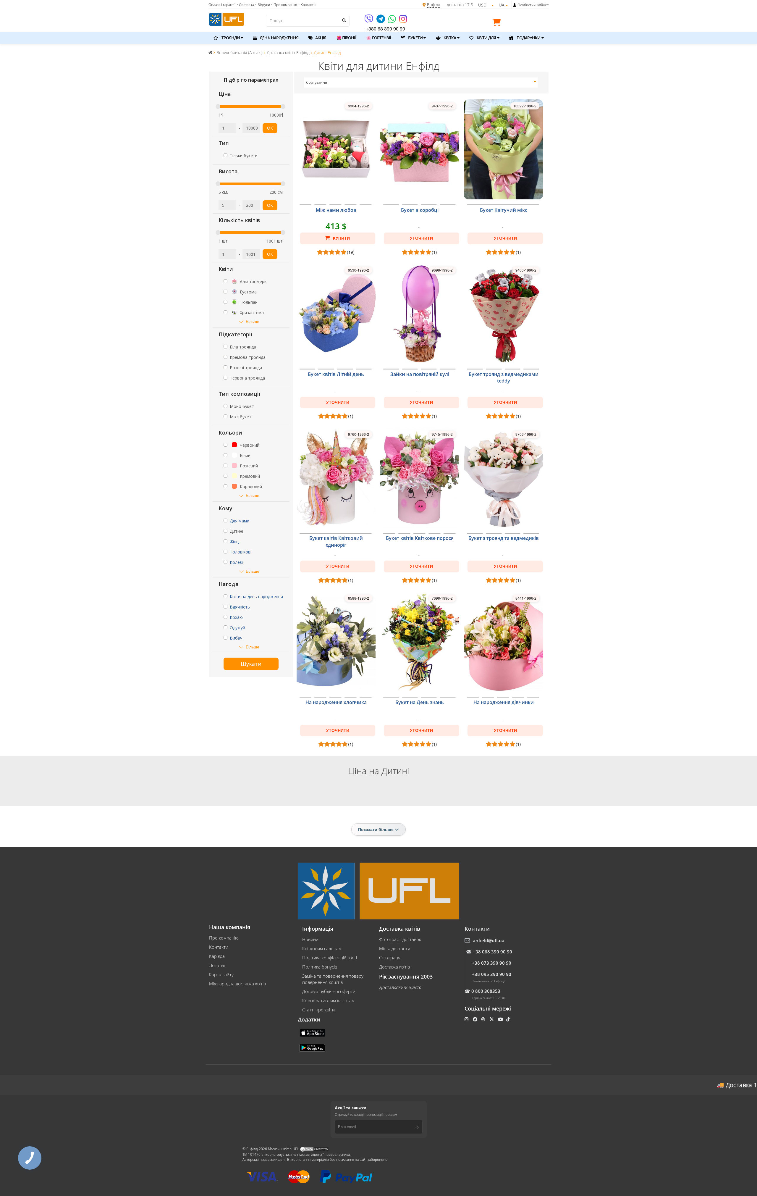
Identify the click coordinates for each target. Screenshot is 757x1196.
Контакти (218, 947)
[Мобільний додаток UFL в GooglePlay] (313, 1047)
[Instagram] (403, 20)
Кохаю (236, 617)
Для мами (239, 521)
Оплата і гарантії (221, 4)
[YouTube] (501, 1019)
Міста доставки (394, 948)
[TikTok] (508, 1019)
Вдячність (240, 607)
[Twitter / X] (492, 1019)
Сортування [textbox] (316, 82)
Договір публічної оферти (328, 991)
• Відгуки (262, 4)
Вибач (236, 638)
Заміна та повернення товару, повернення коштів (333, 979)
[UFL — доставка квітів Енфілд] (226, 19)
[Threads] (483, 1019)
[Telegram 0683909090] (381, 20)
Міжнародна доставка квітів (237, 984)
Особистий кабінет (533, 4)
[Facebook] (475, 1019)
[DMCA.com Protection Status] (314, 1149)
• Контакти (307, 4)
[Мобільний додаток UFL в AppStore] (313, 1032)
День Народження (278, 38)
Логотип (218, 965)
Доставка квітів (394, 967)
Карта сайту (221, 974)
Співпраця (389, 958)
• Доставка (245, 4)
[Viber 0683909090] (369, 20)
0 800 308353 (485, 991)
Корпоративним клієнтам (328, 1000)
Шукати (251, 663)
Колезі (236, 562)
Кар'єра (217, 956)
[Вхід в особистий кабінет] (514, 5)
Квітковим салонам (322, 948)
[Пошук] (343, 20)
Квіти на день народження (256, 596)
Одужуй (237, 627)
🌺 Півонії (346, 38)
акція (320, 38)
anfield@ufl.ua (488, 940)
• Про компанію (284, 4)
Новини (310, 939)
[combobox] (421, 83)
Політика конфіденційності (329, 958)
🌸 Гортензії (378, 38)
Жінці (235, 541)
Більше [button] (252, 321)
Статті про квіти (318, 1010)
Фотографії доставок (400, 939)
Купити (341, 238)
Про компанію (224, 938)
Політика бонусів (319, 967)
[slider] (218, 106)
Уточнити (421, 238)
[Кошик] (498, 23)
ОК (270, 128)
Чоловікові (240, 552)
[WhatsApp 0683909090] (392, 20)
